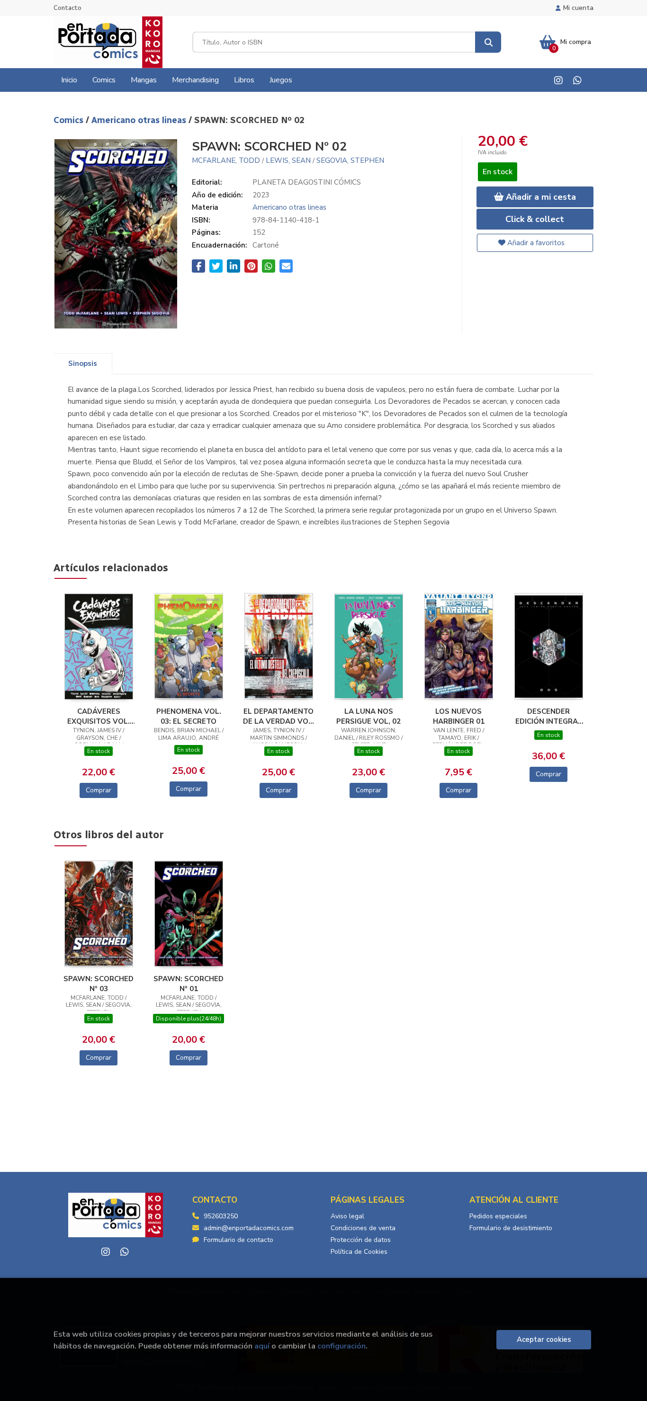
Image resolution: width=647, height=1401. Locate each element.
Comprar (98, 790)
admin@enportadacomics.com (249, 1228)
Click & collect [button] (534, 219)
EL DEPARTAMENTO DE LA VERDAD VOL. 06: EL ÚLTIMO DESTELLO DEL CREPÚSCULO (279, 716)
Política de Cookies (359, 1251)
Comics (70, 120)
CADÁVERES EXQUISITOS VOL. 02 (98, 716)
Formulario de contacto (238, 1239)
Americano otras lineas (140, 120)
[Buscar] (488, 42)
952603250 (221, 1216)
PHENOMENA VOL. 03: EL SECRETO (188, 716)
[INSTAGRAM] (558, 80)
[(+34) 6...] (577, 80)
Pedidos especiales (498, 1216)
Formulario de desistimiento (510, 1228)
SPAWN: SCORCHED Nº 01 (188, 983)
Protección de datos (361, 1239)
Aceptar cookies (544, 1339)
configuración (341, 1345)
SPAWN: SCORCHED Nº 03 (98, 983)
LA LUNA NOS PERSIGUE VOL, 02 (368, 716)
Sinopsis (82, 363)
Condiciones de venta (363, 1228)
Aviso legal (347, 1216)
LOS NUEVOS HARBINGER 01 (459, 716)
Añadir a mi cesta (539, 197)
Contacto (67, 8)
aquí (262, 1345)
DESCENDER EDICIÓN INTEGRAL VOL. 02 (548, 716)
